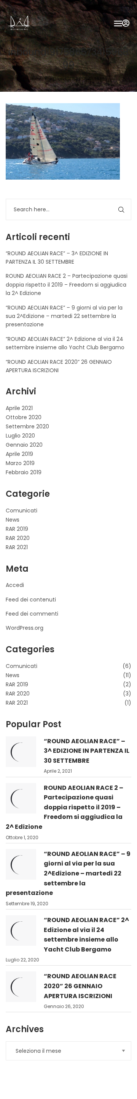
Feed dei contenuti (31, 599)
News (12, 520)
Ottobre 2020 (23, 417)
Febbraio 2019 (23, 472)
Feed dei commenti (32, 614)
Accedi (15, 585)
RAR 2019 (17, 529)
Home (35, 79)
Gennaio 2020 (24, 445)
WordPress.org (24, 628)
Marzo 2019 (20, 463)
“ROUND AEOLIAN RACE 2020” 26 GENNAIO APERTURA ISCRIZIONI (80, 986)
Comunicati (21, 510)
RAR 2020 (18, 538)
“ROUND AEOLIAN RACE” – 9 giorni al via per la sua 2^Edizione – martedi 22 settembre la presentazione (64, 316)
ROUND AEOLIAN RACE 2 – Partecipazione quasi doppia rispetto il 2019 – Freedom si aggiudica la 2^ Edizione (66, 284)
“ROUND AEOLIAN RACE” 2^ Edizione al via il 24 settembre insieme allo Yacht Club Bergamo (86, 935)
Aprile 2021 (19, 408)
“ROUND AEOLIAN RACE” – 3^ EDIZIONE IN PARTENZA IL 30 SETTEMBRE (86, 751)
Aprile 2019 (19, 454)
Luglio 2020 (20, 435)
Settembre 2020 (27, 426)
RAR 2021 (17, 547)
